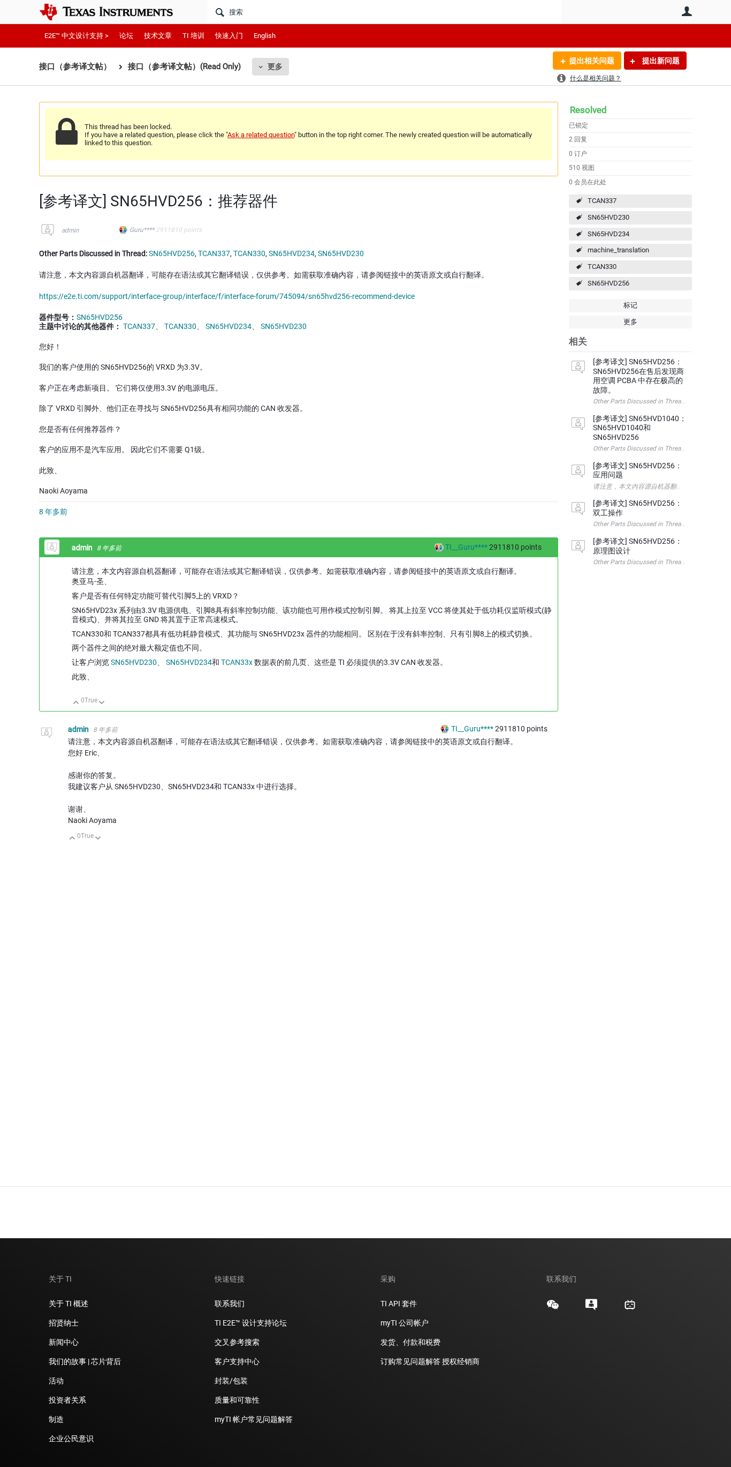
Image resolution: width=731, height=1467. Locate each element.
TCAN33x (237, 662)
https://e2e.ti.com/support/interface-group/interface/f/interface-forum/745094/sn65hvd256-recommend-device (227, 296)
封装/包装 (231, 1380)
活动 (56, 1380)
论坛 (126, 36)
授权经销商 (460, 1361)
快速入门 (229, 36)
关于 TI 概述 (68, 1303)
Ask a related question (260, 135)
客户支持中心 (237, 1361)
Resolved (588, 109)
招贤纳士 (64, 1323)
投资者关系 (67, 1400)
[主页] (114, 11)
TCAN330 (602, 267)
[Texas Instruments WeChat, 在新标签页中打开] (552, 1308)
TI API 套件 (398, 1303)
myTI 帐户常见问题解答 (254, 1419)
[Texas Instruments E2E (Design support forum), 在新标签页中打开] (591, 1308)
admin (70, 230)
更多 (275, 66)
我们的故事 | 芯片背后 (85, 1361)
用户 (686, 11)
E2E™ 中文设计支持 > (76, 36)
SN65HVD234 (608, 234)
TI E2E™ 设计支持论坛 (251, 1323)
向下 (101, 703)
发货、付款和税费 (410, 1342)
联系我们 (230, 1303)
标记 (630, 305)
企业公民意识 (71, 1438)
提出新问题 (660, 60)
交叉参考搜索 (237, 1342)
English (265, 36)
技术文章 (158, 36)
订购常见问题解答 (410, 1361)
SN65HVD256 (608, 283)
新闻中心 (64, 1342)
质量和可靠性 (238, 1400)
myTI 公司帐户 (404, 1323)
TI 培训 (193, 36)
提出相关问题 (591, 60)
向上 (76, 703)
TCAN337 (602, 201)
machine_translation (618, 250)
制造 (56, 1419)
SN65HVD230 (608, 217)
